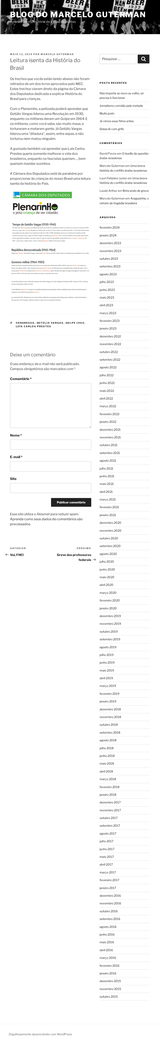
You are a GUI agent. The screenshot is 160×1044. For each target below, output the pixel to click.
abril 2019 (106, 678)
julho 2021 (106, 468)
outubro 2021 (109, 445)
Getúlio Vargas (50, 322)
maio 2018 (107, 763)
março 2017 (108, 872)
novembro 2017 (110, 810)
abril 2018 (106, 771)
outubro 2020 (109, 538)
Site (13, 479)
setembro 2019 (110, 639)
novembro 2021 (110, 437)
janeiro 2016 (108, 973)
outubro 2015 (109, 996)
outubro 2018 (109, 724)
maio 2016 (107, 942)
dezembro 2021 (110, 429)
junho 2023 (107, 289)
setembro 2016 (110, 919)
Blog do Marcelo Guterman (78, 14)
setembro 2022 (110, 359)
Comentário (21, 379)
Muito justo (107, 113)
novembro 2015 (110, 989)
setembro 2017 (110, 825)
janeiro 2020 (108, 608)
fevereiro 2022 (109, 414)
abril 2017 (106, 864)
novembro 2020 (110, 530)
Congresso (25, 322)
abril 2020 (106, 585)
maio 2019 (107, 670)
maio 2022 (107, 390)
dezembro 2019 (110, 616)
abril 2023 (106, 305)
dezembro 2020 (110, 522)
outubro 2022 (109, 352)
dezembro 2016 (110, 895)
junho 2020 (107, 569)
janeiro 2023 (108, 328)
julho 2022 (107, 375)
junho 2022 (107, 383)
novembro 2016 (110, 903)
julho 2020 (107, 561)
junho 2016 (107, 934)
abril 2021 (106, 491)
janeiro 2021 (108, 515)
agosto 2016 (108, 926)
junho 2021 (107, 476)
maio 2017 (107, 856)
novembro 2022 (110, 344)
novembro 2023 (110, 251)
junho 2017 (107, 849)
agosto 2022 (108, 367)
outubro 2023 (109, 258)
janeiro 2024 (108, 235)
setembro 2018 (110, 732)
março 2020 (108, 592)
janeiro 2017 (108, 888)
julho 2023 (107, 282)
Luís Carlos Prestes (33, 326)
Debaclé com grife (112, 129)
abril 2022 (106, 398)
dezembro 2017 (110, 802)
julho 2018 (107, 748)
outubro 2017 (109, 818)
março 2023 (108, 313)
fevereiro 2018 (109, 787)
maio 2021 (107, 484)
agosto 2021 (108, 460)
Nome (16, 435)
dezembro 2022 (110, 336)
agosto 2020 (108, 554)
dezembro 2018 (110, 709)
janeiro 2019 (108, 701)
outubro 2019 (109, 631)
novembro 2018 (110, 717)
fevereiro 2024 (110, 227)
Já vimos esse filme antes (117, 121)
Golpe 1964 (75, 322)
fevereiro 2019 (109, 693)
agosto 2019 (108, 647)
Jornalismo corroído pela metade (121, 105)
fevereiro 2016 (109, 965)
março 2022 (108, 406)
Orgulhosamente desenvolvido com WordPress (40, 1034)
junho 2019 (107, 662)
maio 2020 (107, 577)
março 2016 (108, 957)
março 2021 (108, 499)
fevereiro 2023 (110, 320)
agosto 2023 (108, 274)
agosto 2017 (108, 833)
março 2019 (108, 685)
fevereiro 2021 (109, 507)
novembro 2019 (110, 623)
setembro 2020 (110, 546)
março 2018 (108, 779)
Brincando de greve (136, 190)
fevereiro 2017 (109, 880)
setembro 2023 (110, 266)
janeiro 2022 (108, 421)
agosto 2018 (108, 740)
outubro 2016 (109, 911)
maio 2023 (107, 297)
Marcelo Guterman (57, 54)
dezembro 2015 (110, 981)
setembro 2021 (110, 453)
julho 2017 (106, 841)
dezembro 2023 (110, 243)
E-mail (16, 457)
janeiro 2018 (108, 794)
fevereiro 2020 (110, 600)
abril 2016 (106, 950)
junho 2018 (107, 755)
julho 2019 (107, 655)
